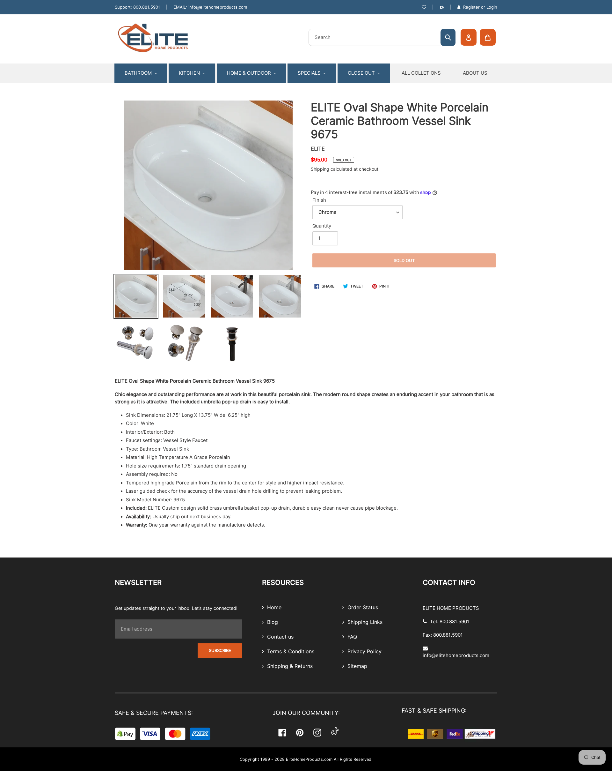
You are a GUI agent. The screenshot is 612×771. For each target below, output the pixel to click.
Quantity (321, 226)
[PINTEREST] (300, 733)
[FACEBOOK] (282, 733)
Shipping (320, 169)
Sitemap (356, 666)
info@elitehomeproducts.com (217, 7)
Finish (319, 200)
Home (273, 607)
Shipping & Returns (289, 666)
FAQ (351, 637)
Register (471, 7)
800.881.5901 (146, 7)
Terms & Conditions (290, 652)
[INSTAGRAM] (317, 733)
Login (491, 7)
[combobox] (382, 37)
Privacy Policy (364, 652)
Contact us (280, 637)
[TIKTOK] (335, 732)
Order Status (362, 607)
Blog (272, 622)
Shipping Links (364, 622)
